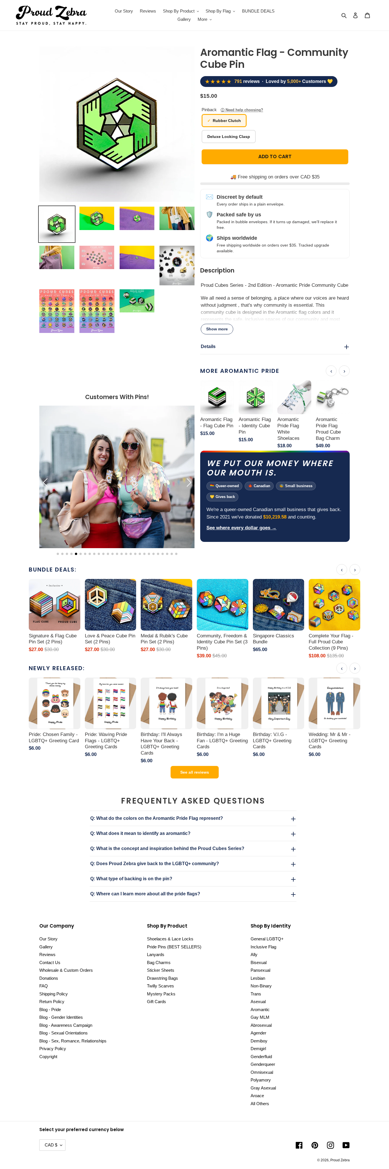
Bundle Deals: (53, 570)
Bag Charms (159, 962)
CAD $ (51, 1144)
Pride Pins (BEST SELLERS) (174, 946)
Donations (48, 978)
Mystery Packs (161, 993)
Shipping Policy (53, 993)
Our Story (48, 938)
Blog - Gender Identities (61, 1017)
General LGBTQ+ (267, 938)
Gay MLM (260, 1017)
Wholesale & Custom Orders (66, 970)
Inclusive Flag (263, 946)
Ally (254, 954)
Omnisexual (262, 1072)
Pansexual (260, 970)
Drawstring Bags (162, 978)
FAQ (43, 985)
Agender (258, 1032)
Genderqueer (263, 1064)
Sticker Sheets (160, 970)
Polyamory (261, 1079)
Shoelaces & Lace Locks (170, 938)
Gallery (46, 946)
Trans (256, 993)
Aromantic (260, 1009)
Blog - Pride (50, 1009)
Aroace (257, 1095)
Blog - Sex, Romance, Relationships (73, 1040)
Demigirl (258, 1048)
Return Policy (51, 1001)
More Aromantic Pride (239, 371)
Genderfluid (261, 1056)
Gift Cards (156, 1001)
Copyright (48, 1056)
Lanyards (155, 954)
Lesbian (258, 978)
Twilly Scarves (160, 985)
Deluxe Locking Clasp (228, 136)
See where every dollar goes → (241, 527)
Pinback (232, 109)
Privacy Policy (52, 1048)
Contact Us (49, 962)
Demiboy (259, 1040)
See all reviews (194, 772)
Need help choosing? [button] (244, 110)
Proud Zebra (340, 1160)
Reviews (47, 954)
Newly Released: (57, 668)
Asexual (258, 1001)
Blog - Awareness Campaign (65, 1025)
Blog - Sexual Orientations (63, 1032)
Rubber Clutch (227, 120)
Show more (217, 329)
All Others (260, 1103)
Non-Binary (261, 985)
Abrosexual (261, 1025)
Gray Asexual (263, 1087)
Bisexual (259, 962)
